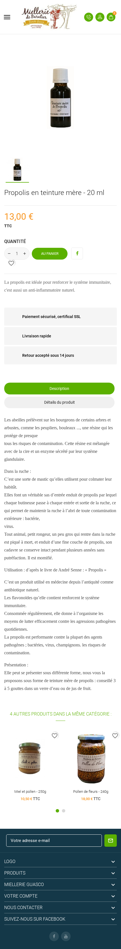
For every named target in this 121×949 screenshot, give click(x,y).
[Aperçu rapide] (30, 761)
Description (59, 388)
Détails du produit (59, 402)
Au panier (50, 253)
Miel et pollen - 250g (30, 791)
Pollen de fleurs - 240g (90, 791)
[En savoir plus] (40, 761)
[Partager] (77, 253)
